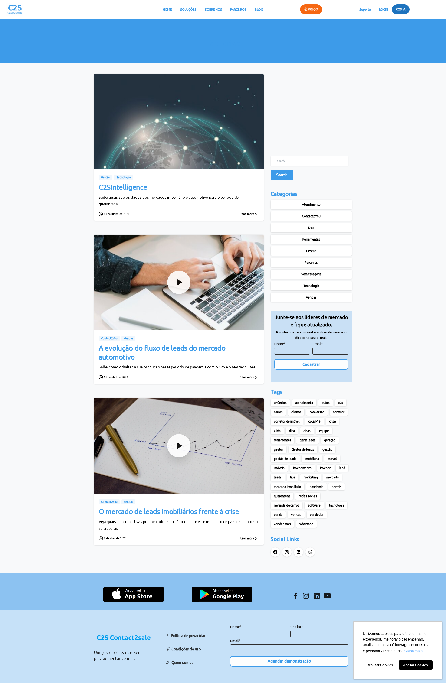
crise (332, 421)
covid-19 (314, 421)
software (314, 505)
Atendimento (311, 204)
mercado (332, 477)
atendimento (304, 403)
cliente (296, 412)
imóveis (279, 468)
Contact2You (311, 216)
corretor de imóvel (287, 421)
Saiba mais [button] (413, 651)
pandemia (316, 487)
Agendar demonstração (289, 661)
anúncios (280, 403)
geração (329, 440)
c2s (340, 403)
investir (325, 468)
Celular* (296, 627)
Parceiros (311, 262)
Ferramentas (311, 239)
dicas (307, 431)
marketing (311, 477)
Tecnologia (311, 286)
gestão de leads (285, 459)
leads (278, 477)
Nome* (279, 344)
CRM (277, 431)
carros (278, 412)
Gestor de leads (303, 449)
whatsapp (306, 524)
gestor (278, 449)
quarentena (282, 496)
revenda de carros (286, 505)
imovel (332, 459)
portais (336, 487)
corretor (338, 412)
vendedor (317, 515)
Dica (311, 228)
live (292, 477)
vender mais (282, 524)
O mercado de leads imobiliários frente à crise (169, 511)
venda (278, 515)
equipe (324, 431)
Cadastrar (311, 364)
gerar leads (307, 440)
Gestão (311, 251)
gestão (327, 449)
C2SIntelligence (123, 187)
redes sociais (308, 496)
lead (342, 468)
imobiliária (312, 459)
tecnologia (336, 505)
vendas (296, 515)
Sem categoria (311, 274)
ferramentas (282, 440)
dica (292, 431)
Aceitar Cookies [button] (415, 665)
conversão (317, 412)
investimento (302, 468)
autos (326, 403)
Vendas (311, 297)
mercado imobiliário (287, 487)
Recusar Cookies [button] (380, 665)
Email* (317, 344)
